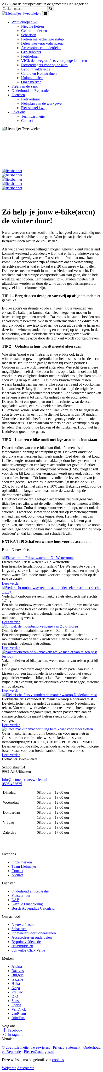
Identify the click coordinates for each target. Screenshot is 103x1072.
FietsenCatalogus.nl (39, 1052)
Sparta (16, 1005)
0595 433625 (12, 784)
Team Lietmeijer (33, 116)
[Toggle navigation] (45, 13)
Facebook (15, 1030)
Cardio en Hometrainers (39, 73)
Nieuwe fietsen (32, 26)
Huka (15, 984)
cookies (58, 1060)
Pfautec (17, 992)
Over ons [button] (18, 112)
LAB (15, 900)
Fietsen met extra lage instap (42, 39)
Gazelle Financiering (27, 904)
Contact (27, 121)
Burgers (17, 975)
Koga (15, 988)
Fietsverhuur (30, 99)
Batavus (17, 971)
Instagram (15, 1034)
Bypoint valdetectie (35, 69)
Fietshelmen (30, 56)
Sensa (15, 1001)
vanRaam (18, 1014)
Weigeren (9, 1068)
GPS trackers (31, 52)
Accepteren (25, 1068)
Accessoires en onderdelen (41, 48)
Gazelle (17, 979)
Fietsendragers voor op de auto (44, 65)
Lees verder (11, 583)
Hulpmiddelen (32, 78)
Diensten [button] (18, 95)
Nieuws (17, 875)
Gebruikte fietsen (34, 31)
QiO (14, 996)
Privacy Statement (66, 1047)
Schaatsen (28, 35)
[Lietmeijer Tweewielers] (22, 13)
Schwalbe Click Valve (28, 950)
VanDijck (18, 1009)
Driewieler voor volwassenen (43, 43)
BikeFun (18, 1018)
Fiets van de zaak (24, 86)
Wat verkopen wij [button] (24, 22)
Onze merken (31, 82)
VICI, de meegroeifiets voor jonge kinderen (54, 61)
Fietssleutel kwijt (33, 108)
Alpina (16, 966)
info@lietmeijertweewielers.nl (24, 780)
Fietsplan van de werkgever (42, 103)
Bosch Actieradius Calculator (33, 908)
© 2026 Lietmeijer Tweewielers (26, 1047)
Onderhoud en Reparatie (30, 91)
